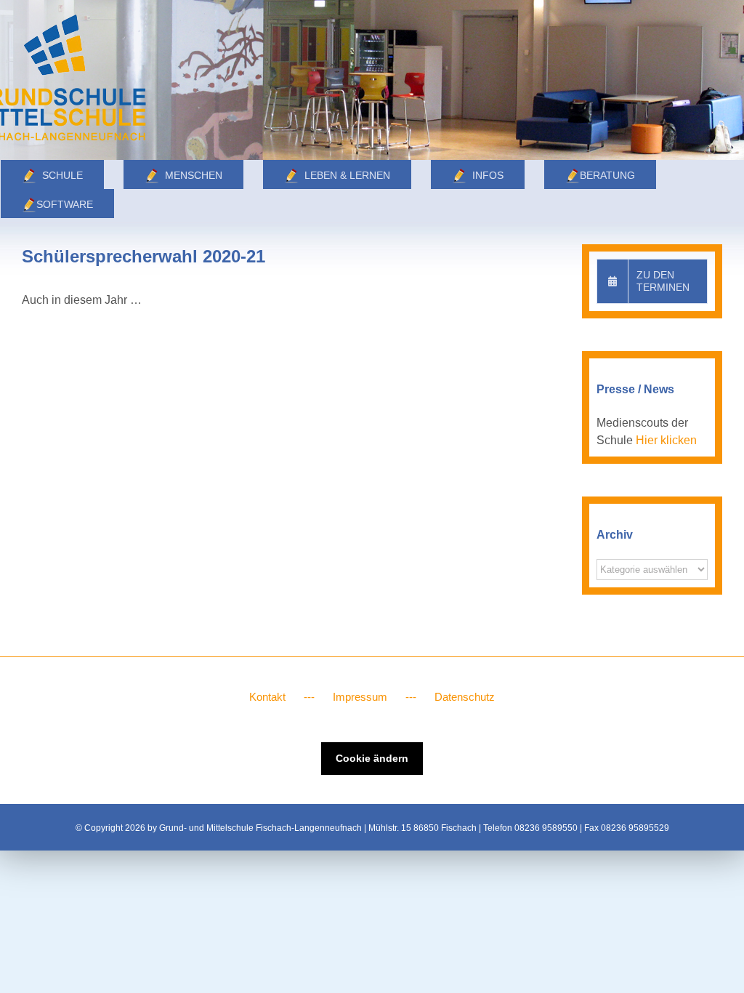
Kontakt (267, 697)
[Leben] (372, 80)
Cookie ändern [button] (372, 758)
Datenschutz (464, 697)
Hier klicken (666, 440)
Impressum (360, 697)
